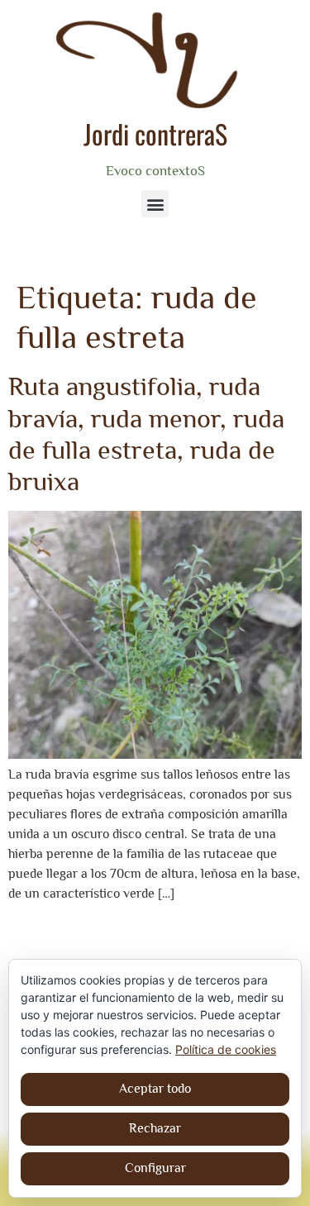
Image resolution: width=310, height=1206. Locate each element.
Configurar (155, 1168)
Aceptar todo (155, 1088)
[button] (155, 203)
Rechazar (155, 1128)
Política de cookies (225, 1049)
